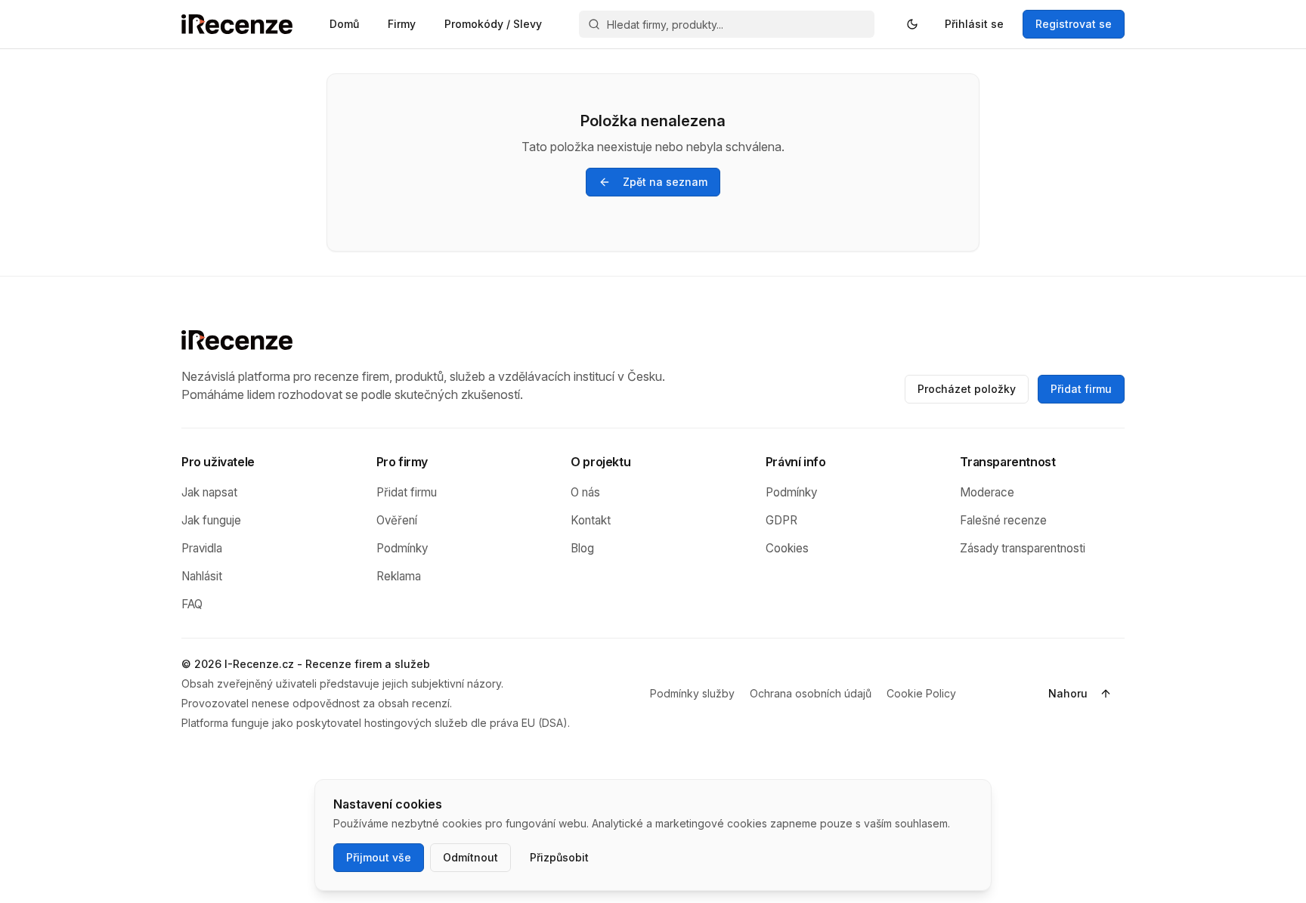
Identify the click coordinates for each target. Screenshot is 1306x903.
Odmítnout (470, 857)
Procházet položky (967, 388)
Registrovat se (1073, 23)
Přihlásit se (974, 23)
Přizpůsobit (559, 857)
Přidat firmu (1081, 388)
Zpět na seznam (665, 181)
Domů (344, 23)
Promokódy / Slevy (493, 23)
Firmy (402, 23)
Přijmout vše (378, 857)
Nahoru (1068, 693)
